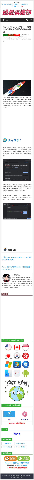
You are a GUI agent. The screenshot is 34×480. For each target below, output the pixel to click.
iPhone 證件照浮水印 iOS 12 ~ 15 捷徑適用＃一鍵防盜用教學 (16, 268)
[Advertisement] (17, 61)
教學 (4, 41)
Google (5, 35)
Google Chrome (11, 37)
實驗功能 (20, 39)
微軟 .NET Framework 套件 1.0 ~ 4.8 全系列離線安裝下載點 (16, 258)
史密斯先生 (24, 35)
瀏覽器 (29, 39)
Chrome (5, 37)
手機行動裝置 (24, 419)
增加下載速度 (11, 39)
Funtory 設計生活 (20, 447)
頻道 (19, 465)
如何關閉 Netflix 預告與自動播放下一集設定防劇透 (14, 4)
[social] (12, 6)
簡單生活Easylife (20, 443)
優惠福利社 (8, 443)
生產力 (16, 37)
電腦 (9, 419)
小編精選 (17, 35)
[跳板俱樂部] (17, 10)
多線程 (16, 39)
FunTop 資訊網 (8, 447)
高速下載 (25, 39)
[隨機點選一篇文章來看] (31, 20)
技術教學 (11, 35)
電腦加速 (21, 37)
